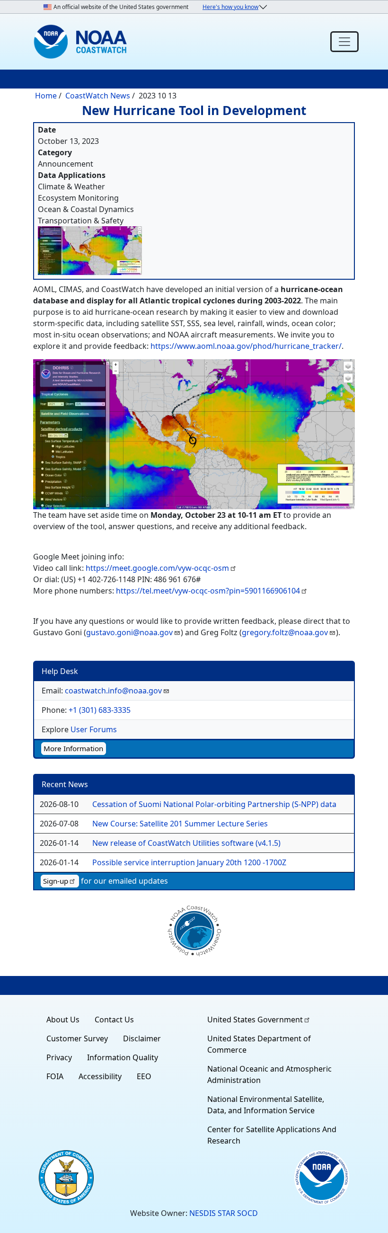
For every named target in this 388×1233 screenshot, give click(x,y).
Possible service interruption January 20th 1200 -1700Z (189, 862)
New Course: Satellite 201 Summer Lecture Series (180, 823)
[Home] (82, 41)
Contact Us (114, 1019)
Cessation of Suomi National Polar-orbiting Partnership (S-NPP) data (214, 804)
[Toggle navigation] (344, 41)
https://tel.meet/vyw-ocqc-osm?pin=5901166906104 (208, 590)
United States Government (255, 1019)
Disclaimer (142, 1038)
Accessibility (100, 1076)
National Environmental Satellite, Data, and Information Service (265, 1105)
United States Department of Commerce (259, 1044)
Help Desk (60, 671)
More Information (73, 748)
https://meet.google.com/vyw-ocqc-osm (157, 568)
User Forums (94, 729)
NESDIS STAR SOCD (223, 1213)
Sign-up (55, 881)
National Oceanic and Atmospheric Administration (269, 1074)
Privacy (59, 1057)
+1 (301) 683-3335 (100, 710)
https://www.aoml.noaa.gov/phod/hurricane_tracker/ (246, 346)
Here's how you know (230, 7)
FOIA (54, 1076)
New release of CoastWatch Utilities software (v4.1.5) (186, 843)
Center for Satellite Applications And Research (271, 1135)
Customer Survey (77, 1038)
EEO (144, 1076)
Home (46, 95)
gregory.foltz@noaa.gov (285, 632)
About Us (62, 1019)
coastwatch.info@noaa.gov (113, 690)
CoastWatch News (97, 95)
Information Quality (122, 1057)
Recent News (65, 784)
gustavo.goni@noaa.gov (129, 632)
